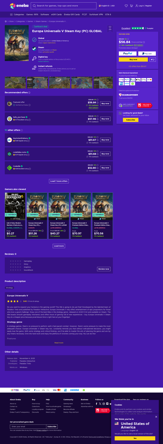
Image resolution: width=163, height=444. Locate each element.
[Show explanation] (30, 120)
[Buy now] (128, 53)
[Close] (156, 416)
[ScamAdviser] (128, 95)
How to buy (36, 403)
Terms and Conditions (96, 437)
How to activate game (53, 406)
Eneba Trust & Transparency (20, 412)
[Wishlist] (126, 5)
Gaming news (68, 403)
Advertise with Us (87, 406)
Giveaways (67, 406)
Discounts (35, 412)
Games (30, 21)
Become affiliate (69, 409)
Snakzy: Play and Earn (71, 412)
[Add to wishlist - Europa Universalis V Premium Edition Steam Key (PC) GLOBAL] (87, 196)
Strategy (9, 288)
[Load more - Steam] (34, 49)
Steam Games (41, 21)
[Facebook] (96, 403)
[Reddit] (111, 403)
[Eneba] (19, 6)
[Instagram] (104, 403)
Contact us (13, 406)
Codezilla (16, 166)
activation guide (48, 52)
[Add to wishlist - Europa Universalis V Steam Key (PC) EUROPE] (43, 196)
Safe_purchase (19, 117)
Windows (23, 367)
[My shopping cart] (131, 5)
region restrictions (49, 43)
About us (13, 403)
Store (11, 21)
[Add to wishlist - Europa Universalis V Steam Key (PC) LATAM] (65, 196)
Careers (12, 409)
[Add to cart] (153, 59)
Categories (20, 21)
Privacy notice (42, 430)
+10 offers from (137, 66)
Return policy (50, 412)
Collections (36, 406)
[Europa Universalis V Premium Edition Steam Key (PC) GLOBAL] (81, 203)
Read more (59, 343)
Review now (103, 269)
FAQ (47, 403)
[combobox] (63, 6)
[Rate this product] (15, 301)
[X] (100, 403)
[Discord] (107, 403)
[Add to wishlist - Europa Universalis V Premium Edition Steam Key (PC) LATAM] (109, 196)
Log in (141, 6)
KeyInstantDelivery (20, 138)
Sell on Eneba (85, 403)
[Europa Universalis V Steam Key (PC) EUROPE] (37, 203)
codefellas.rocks (19, 152)
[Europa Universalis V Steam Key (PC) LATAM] (59, 203)
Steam (54, 50)
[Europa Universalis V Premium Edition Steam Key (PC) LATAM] (102, 203)
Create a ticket (51, 409)
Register (148, 6)
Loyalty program (38, 409)
